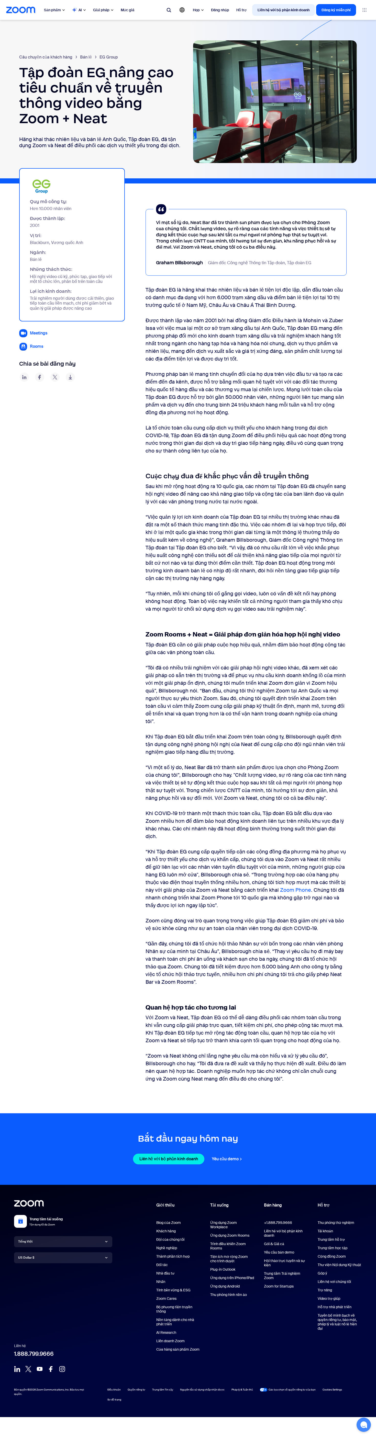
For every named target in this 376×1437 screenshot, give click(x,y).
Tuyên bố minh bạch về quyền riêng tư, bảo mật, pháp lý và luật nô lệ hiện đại (337, 1322)
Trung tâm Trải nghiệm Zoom (282, 1275)
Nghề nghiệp (166, 1248)
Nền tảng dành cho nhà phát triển (175, 1321)
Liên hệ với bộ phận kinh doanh (283, 10)
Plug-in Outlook (222, 1269)
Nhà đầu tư (165, 1273)
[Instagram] (62, 1369)
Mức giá (127, 10)
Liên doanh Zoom (170, 1341)
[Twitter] (28, 1369)
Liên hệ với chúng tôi (334, 1281)
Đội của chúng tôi (170, 1239)
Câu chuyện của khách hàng (45, 57)
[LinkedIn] (17, 1369)
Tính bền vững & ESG (173, 1290)
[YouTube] (40, 1369)
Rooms (36, 346)
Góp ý (322, 1273)
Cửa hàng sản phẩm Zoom (178, 1349)
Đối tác (162, 1264)
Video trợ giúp (329, 1298)
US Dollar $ (26, 1258)
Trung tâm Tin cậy (162, 1389)
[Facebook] (51, 1369)
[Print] (70, 377)
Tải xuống (219, 1205)
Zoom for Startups (279, 1286)
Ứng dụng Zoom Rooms (229, 1235)
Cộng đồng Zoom (332, 1256)
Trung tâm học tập (332, 1248)
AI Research (166, 1332)
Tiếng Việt (25, 1241)
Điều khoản (114, 1389)
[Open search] (169, 10)
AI (80, 10)
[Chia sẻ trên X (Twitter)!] (55, 377)
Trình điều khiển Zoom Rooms (228, 1246)
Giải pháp (101, 10)
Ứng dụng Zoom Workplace (223, 1224)
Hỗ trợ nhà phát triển (334, 1307)
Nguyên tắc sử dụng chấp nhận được (202, 1389)
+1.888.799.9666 (278, 1222)
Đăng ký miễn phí (336, 10)
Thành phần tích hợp (173, 1256)
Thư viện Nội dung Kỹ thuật (339, 1264)
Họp (196, 10)
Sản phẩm (52, 10)
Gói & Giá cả (274, 1244)
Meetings (38, 333)
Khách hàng (166, 1231)
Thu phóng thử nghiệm (336, 1222)
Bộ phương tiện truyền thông (174, 1309)
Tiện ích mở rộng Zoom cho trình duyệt (229, 1258)
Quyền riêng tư (136, 1389)
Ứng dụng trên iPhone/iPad (232, 1278)
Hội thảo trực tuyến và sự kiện (284, 1262)
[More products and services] (364, 10)
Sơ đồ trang (114, 1399)
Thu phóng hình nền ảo (228, 1294)
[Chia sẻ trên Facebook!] (40, 377)
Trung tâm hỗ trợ (331, 1239)
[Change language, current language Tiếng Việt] (182, 10)
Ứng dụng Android (225, 1286)
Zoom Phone (295, 890)
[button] (364, 1425)
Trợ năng (325, 1290)
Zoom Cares (166, 1298)
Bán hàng (273, 1205)
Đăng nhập (220, 10)
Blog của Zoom (168, 1222)
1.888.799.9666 (34, 1354)
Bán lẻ (86, 57)
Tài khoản (325, 1231)
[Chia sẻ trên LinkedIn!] (24, 377)
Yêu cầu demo (227, 1159)
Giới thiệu (165, 1205)
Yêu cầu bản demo (279, 1252)
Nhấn (160, 1281)
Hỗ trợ (241, 10)
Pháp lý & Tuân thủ (242, 1389)
